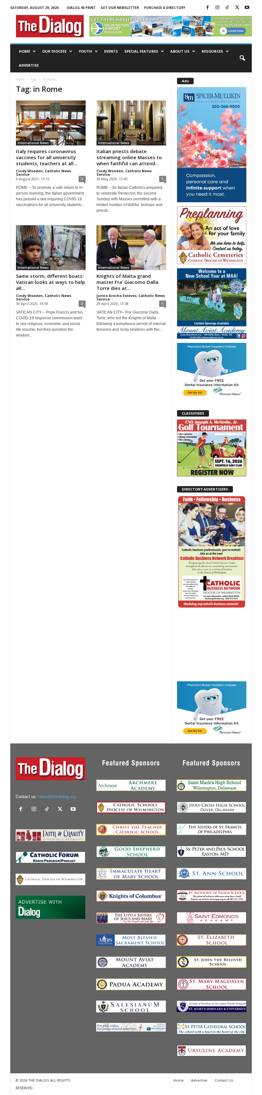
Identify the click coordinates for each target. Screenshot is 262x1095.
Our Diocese (54, 51)
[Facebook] (207, 7)
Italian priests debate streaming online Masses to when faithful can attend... (129, 157)
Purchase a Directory (164, 7)
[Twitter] (237, 7)
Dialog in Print (81, 7)
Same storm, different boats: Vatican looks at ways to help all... (50, 282)
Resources (212, 51)
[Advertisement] (211, 644)
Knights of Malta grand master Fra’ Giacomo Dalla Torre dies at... (127, 282)
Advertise (29, 65)
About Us (179, 51)
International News (33, 143)
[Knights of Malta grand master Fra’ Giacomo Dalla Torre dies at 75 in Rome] (131, 247)
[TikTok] (227, 7)
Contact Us (224, 1080)
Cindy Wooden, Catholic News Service (43, 172)
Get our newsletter (120, 7)
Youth (85, 51)
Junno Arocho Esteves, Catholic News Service (130, 297)
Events (111, 51)
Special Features (141, 51)
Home (24, 51)
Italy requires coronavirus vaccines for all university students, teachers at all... (46, 157)
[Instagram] (217, 7)
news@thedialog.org (57, 796)
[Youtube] (247, 7)
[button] (242, 58)
